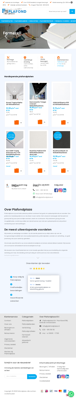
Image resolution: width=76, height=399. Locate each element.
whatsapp (60, 66)
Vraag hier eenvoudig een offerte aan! (63, 369)
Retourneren (9, 333)
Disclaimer (8, 348)
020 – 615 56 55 (42, 190)
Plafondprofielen (28, 331)
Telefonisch (60, 62)
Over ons (8, 324)
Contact (7, 320)
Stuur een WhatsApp (44, 194)
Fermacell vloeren (26, 336)
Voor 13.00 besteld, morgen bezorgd (35, 2)
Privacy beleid (10, 344)
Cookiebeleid (44, 381)
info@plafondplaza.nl (44, 197)
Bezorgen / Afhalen (47, 367)
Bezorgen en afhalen (9, 329)
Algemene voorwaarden (9, 340)
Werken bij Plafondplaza (9, 353)
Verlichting (26, 328)
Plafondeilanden (28, 324)
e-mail (59, 64)
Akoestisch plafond (26, 341)
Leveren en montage (12, 2)
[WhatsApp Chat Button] (71, 394)
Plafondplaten (27, 320)
